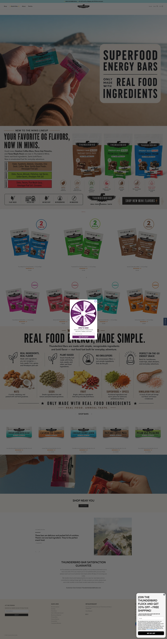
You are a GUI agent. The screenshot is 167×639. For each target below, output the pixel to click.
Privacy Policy (150, 629)
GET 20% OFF (151, 633)
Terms (155, 629)
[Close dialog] (95, 301)
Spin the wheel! (83, 337)
